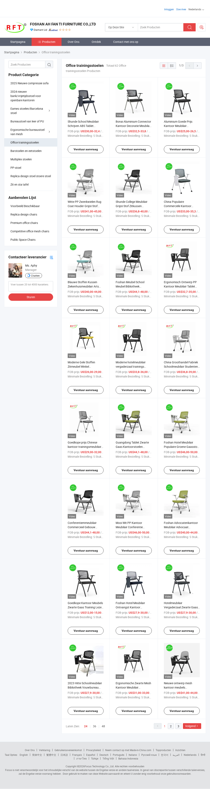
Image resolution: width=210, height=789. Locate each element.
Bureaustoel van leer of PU (27, 121)
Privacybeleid (93, 750)
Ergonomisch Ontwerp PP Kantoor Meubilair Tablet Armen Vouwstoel (180, 286)
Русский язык (149, 754)
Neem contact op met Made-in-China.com (128, 750)
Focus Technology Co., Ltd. (99, 766)
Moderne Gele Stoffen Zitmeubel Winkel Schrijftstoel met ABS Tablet (85, 366)
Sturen (31, 297)
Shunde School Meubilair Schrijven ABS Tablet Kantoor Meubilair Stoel (83, 126)
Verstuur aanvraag (86, 149)
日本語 (64, 754)
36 (94, 726)
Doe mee (181, 9)
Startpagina (17, 42)
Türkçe (94, 758)
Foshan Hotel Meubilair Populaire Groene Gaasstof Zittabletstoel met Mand (181, 446)
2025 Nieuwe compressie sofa (29, 83)
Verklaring (44, 750)
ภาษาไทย (81, 758)
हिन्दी (203, 754)
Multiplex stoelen (21, 159)
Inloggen (169, 9)
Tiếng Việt (108, 758)
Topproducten (163, 750)
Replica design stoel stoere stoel (30, 176)
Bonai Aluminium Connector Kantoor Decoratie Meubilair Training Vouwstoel (133, 126)
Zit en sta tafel (19, 184)
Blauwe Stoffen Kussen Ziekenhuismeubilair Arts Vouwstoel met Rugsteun (84, 286)
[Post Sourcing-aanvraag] (201, 27)
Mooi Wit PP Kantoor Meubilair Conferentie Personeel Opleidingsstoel (132, 527)
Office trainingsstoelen (24, 142)
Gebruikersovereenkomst (68, 750)
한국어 (164, 754)
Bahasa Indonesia (128, 758)
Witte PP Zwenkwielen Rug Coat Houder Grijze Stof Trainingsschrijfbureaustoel (85, 206)
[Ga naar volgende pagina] (197, 66)
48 (103, 726)
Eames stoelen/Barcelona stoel (26, 111)
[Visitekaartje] (51, 257)
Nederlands (190, 754)
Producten (48, 42)
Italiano (133, 754)
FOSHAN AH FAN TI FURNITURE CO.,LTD (63, 24)
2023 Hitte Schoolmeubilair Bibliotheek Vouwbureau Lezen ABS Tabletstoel (85, 687)
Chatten (35, 275)
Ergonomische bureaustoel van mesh (27, 132)
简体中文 (37, 754)
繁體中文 (51, 754)
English (24, 754)
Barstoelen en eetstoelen (26, 151)
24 (85, 726)
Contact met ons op (125, 42)
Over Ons (73, 42)
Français (77, 754)
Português (118, 754)
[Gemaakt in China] (30, 8)
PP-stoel (15, 168)
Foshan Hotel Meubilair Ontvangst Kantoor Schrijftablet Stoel (130, 607)
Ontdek (96, 42)
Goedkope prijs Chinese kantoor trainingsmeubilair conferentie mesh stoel (84, 446)
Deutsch (103, 754)
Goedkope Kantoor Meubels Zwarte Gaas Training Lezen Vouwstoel (85, 607)
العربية (176, 754)
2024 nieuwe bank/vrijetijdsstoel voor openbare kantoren (25, 96)
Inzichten (180, 750)
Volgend (190, 726)
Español (90, 754)
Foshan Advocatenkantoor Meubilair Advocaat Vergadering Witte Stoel (181, 527)
